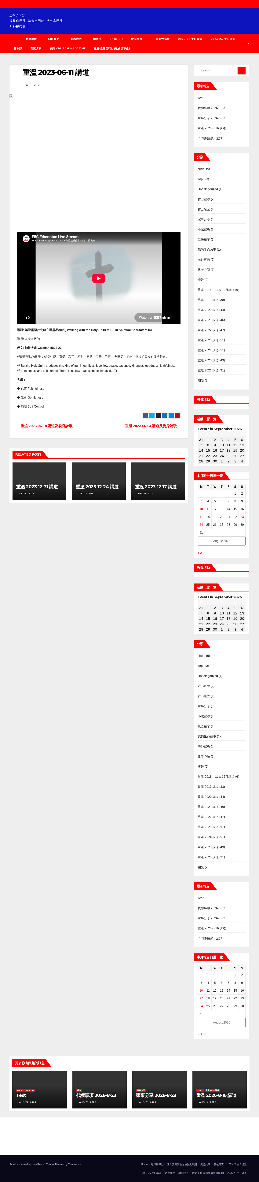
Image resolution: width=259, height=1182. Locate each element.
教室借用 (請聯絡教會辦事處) (112, 48)
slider (201, 169)
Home (144, 1164)
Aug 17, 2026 (207, 1102)
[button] (249, 43)
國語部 (97, 39)
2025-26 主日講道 (190, 39)
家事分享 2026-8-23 (211, 118)
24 (201, 524)
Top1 (201, 179)
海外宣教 (204, 259)
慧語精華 (204, 239)
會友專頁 (136, 39)
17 (201, 517)
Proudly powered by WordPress (27, 1164)
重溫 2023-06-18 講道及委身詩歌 (46, 426)
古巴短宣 (204, 209)
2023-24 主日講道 (223, 39)
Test (200, 98)
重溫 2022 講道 (208, 330)
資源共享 (35, 48)
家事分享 (204, 219)
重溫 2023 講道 (208, 340)
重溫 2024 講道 (208, 350)
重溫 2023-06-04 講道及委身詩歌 (151, 426)
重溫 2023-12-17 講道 (156, 486)
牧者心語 (204, 269)
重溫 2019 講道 (208, 300)
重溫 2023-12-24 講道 (97, 486)
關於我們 (53, 39)
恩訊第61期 (157, 1164)
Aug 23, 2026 (87, 1102)
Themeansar (75, 1164)
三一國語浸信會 (160, 39)
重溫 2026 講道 (208, 370)
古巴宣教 (204, 199)
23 (242, 517)
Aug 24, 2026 (27, 1102)
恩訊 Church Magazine (68, 48)
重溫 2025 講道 (208, 360)
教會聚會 (31, 39)
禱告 (201, 279)
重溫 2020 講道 (208, 310)
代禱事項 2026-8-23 (211, 108)
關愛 (201, 380)
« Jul (201, 552)
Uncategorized (208, 189)
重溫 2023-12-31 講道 (37, 486)
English (116, 39)
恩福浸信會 (17, 15)
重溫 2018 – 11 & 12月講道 (216, 289)
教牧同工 (219, 1164)
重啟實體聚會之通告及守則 (182, 1164)
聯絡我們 (76, 39)
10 (201, 509)
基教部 (18, 48)
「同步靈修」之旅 (210, 138)
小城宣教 (204, 229)
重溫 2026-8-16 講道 (212, 128)
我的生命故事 (207, 249)
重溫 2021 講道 (208, 320)
